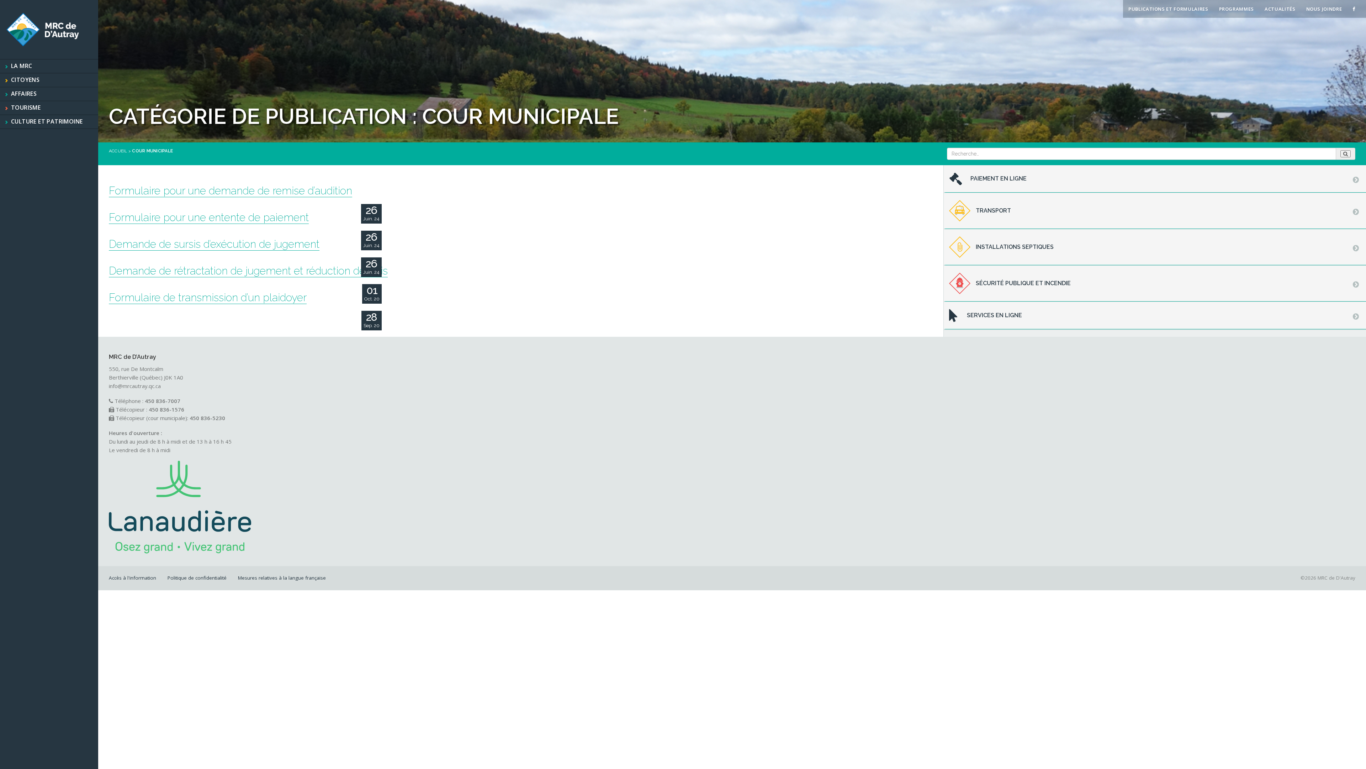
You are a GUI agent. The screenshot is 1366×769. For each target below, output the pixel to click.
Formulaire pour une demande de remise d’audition (230, 190)
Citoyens (25, 80)
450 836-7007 (162, 400)
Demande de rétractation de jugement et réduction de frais (248, 271)
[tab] (1155, 179)
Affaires (24, 94)
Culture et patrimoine (47, 121)
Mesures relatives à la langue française (282, 578)
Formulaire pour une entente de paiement (209, 217)
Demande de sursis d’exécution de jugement (214, 244)
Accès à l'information (132, 578)
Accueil (118, 150)
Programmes (1236, 9)
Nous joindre (1324, 9)
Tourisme (26, 107)
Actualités (1280, 9)
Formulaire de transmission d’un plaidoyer (208, 297)
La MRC (21, 66)
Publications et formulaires (1168, 9)
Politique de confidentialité (197, 578)
